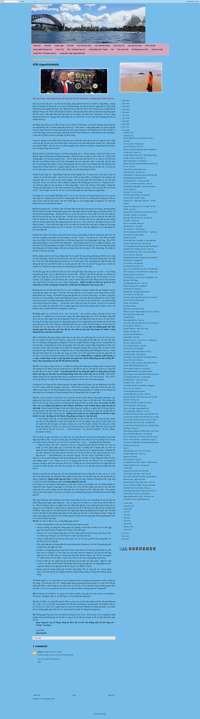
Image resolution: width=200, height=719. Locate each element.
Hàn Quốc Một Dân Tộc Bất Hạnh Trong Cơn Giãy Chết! (140, 397)
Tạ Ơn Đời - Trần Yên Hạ (131, 220)
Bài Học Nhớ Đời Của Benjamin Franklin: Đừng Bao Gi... (140, 149)
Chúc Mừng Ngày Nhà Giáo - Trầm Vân (135, 283)
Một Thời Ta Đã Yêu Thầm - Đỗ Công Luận (136, 195)
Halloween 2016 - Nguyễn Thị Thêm (134, 479)
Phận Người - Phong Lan (130, 428)
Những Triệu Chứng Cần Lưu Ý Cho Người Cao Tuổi (139, 206)
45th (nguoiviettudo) (129, 306)
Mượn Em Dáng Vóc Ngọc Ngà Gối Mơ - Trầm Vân (139, 482)
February (127, 526)
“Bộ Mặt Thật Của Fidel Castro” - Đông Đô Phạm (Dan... (140, 155)
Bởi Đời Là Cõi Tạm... (130, 237)
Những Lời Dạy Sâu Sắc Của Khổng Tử (135, 286)
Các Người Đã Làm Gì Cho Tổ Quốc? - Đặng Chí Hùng (140, 462)
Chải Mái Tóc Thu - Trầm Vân (132, 383)
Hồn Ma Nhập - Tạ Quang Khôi (132, 260)
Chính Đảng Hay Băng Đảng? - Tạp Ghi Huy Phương (139, 186)
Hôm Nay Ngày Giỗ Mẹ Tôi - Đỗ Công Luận (136, 368)
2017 (123, 127)
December (127, 132)
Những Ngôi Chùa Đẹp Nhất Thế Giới (134, 178)
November (127, 135)
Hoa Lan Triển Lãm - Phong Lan (133, 360)
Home (74, 695)
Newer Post (36, 695)
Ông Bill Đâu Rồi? (128, 317)
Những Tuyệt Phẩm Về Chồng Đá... (134, 274)
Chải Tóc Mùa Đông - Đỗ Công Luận (134, 405)
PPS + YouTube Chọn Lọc (76, 49)
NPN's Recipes (150, 45)
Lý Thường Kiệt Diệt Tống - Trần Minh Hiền (137, 377)
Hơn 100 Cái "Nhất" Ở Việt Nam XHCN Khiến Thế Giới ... (141, 363)
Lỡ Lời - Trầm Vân (129, 166)
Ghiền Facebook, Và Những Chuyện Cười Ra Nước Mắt (140, 175)
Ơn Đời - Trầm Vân (129, 209)
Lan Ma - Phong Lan (129, 189)
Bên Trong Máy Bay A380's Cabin (133, 314)
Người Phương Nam (50, 9)
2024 (123, 106)
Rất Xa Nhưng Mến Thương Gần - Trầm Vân (136, 411)
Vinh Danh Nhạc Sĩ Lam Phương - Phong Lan (137, 488)
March (126, 523)
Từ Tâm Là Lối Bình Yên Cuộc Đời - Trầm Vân (137, 183)
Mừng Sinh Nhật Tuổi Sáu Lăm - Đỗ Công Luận (137, 218)
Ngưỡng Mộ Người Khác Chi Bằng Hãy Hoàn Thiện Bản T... (141, 257)
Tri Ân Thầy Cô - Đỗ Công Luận (133, 294)
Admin (40, 652)
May (125, 518)
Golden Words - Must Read (131, 337)
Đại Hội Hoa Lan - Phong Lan (132, 289)
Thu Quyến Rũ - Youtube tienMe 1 (133, 235)
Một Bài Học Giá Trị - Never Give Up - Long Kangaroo (140, 340)
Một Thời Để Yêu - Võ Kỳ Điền (132, 226)
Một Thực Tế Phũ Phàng (130, 280)
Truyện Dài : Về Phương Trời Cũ (44, 53)
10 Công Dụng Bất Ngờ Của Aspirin (134, 391)
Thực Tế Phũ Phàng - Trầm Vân (133, 146)
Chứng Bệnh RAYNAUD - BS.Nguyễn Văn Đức (137, 371)
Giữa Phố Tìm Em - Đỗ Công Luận (134, 172)
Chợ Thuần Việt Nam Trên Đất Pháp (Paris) (136, 499)
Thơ (112, 49)
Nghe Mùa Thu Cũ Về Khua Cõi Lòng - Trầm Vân (138, 249)
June (125, 515)
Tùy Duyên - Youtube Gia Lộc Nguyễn (134, 215)
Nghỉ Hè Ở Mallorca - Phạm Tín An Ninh (135, 328)
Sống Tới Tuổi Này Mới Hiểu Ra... (133, 334)
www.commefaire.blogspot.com (50, 659)
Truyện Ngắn (59, 45)
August (126, 509)
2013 (123, 539)
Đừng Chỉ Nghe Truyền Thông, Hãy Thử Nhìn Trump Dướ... (141, 374)
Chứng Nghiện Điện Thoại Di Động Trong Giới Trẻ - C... (140, 491)
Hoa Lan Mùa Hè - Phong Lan (132, 326)
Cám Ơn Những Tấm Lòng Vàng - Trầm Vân (136, 394)
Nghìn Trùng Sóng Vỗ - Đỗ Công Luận (135, 161)
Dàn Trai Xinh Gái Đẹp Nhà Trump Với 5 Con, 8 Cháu (139, 420)
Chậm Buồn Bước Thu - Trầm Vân (133, 320)
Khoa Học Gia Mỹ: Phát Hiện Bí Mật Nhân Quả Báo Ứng (140, 164)
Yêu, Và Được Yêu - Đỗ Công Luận (134, 229)
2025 (123, 103)
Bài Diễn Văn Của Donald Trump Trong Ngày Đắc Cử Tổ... (141, 414)
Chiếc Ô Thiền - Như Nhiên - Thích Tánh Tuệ (137, 474)
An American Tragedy (91, 429)
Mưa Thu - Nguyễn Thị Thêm (132, 343)
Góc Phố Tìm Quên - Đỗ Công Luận (134, 354)
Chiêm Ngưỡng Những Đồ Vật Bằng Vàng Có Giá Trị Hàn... (141, 431)
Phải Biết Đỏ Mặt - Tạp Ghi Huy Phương (135, 380)
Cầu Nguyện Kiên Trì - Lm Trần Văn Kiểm (136, 181)
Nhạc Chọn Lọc (119, 45)
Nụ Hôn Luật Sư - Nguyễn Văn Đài (134, 198)
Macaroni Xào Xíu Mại (130, 456)
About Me (47, 45)
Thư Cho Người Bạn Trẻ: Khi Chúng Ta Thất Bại (138, 138)
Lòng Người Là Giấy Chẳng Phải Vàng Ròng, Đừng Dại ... (141, 357)
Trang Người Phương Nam (42, 49)
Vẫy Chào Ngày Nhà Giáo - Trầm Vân (134, 346)
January (126, 529)
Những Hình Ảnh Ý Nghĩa (98, 49)
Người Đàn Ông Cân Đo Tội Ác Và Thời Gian (137, 451)
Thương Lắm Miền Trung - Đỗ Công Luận (136, 465)
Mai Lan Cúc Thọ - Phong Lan (132, 388)
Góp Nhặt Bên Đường (102, 45)
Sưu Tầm (70, 45)
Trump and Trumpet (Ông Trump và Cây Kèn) (137, 351)
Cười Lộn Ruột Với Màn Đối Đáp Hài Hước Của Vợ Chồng (141, 417)
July (125, 512)
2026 (123, 100)
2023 (123, 109)
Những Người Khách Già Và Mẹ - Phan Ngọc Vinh (138, 496)
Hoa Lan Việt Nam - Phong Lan (132, 255)
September (127, 506)
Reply (39, 662)
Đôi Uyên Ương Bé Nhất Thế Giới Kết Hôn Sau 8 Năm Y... (141, 297)
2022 (123, 112)
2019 (123, 121)
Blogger (103, 714)
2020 (123, 118)
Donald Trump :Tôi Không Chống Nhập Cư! (136, 292)
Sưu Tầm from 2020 (84, 45)
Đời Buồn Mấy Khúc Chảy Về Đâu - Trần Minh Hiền (139, 422)
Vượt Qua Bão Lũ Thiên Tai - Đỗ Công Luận (136, 493)
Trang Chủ (37, 45)
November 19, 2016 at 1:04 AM (52, 652)
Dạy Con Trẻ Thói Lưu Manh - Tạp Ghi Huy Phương (139, 485)
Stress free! (126, 141)
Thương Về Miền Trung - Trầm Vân (134, 454)
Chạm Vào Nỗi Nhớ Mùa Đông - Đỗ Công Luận (137, 434)
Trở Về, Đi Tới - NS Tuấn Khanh (133, 348)
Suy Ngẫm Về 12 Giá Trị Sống (132, 192)
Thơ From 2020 (122, 49)
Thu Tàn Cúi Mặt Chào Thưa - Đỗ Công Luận (137, 243)
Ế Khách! (126, 203)
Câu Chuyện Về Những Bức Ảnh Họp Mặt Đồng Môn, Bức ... (141, 442)
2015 (123, 533)
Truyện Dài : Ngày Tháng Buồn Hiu (72, 53)
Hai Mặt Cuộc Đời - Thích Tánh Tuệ (134, 158)
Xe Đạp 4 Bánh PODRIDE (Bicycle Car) (135, 365)
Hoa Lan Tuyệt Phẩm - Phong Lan (133, 223)
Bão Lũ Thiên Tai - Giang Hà (132, 459)
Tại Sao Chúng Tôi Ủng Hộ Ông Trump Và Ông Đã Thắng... (141, 425)
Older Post (111, 695)
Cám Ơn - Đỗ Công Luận (130, 303)
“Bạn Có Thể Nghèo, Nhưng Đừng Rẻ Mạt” (136, 408)
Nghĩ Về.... (126, 448)
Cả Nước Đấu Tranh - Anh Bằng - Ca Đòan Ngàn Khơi (139, 240)
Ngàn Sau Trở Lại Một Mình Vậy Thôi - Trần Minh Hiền (140, 269)
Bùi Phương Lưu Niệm (140, 49)
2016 (123, 130)
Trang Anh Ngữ (157, 49)
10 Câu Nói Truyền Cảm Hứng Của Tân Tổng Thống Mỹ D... (141, 323)
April (125, 520)
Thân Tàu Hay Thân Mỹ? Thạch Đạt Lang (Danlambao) (140, 476)
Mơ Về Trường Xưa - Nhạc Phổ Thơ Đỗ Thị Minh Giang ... (141, 272)
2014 (123, 536)
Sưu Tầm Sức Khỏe (135, 45)
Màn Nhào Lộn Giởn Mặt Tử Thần (133, 309)
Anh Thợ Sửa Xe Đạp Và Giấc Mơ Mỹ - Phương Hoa (139, 385)
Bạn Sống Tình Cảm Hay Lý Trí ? (133, 266)
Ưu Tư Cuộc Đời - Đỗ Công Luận (133, 144)
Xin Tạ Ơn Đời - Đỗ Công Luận (132, 263)
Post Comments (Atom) (48, 699)
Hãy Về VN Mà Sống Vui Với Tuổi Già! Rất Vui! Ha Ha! (140, 437)
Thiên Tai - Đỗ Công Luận (131, 400)
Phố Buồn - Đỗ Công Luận (131, 331)
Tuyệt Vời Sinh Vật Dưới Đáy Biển (133, 300)
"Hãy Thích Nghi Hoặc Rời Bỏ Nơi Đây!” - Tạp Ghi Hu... (140, 232)
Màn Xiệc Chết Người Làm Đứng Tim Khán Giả (137, 402)
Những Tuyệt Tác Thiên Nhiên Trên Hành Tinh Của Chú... (141, 212)
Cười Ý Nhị (60, 49)
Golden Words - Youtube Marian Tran (134, 169)
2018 (123, 124)
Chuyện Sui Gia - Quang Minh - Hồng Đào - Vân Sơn (139, 200)
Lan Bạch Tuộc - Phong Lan (131, 152)
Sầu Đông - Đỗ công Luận (131, 445)
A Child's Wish (127, 468)
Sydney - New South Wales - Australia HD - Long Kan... (140, 439)
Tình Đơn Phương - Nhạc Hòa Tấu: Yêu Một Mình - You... (140, 277)
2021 (123, 115)
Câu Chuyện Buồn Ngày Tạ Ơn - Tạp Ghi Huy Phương (139, 252)
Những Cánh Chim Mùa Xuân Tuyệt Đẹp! (135, 471)
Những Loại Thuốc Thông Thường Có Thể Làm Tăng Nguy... (141, 311)
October (126, 503)
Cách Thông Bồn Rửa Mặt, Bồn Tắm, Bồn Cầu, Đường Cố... (141, 246)
